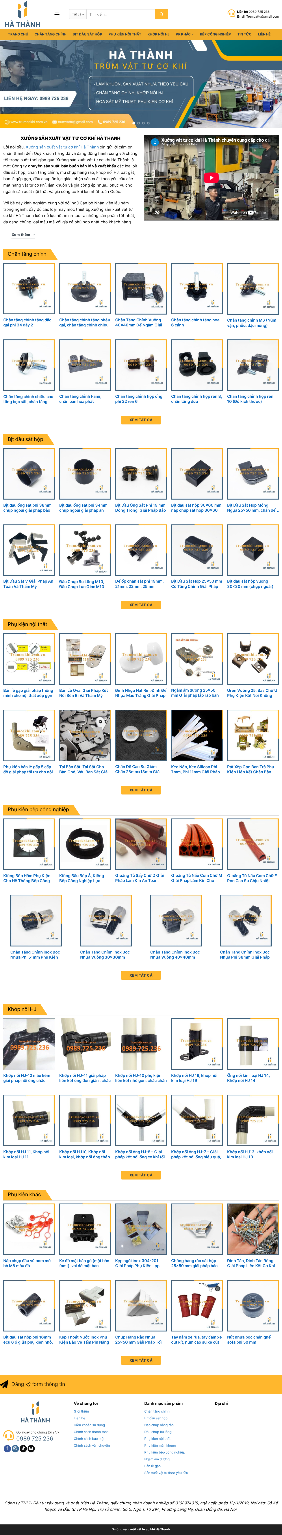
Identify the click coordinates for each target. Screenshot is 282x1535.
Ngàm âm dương (157, 1459)
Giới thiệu (81, 1411)
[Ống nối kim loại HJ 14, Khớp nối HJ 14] (253, 1044)
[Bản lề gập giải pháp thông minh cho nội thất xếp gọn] (29, 659)
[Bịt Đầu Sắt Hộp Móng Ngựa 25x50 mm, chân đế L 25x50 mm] (253, 474)
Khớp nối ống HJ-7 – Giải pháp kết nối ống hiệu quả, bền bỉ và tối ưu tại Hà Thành (196, 1154)
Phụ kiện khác (24, 1194)
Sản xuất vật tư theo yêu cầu (166, 1473)
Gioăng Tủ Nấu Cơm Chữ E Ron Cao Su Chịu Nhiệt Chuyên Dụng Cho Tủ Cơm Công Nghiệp (252, 878)
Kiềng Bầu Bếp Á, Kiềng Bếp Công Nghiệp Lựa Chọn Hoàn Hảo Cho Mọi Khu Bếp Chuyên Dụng (82, 878)
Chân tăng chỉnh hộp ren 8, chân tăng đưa (196, 399)
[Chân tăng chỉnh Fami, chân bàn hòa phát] (85, 365)
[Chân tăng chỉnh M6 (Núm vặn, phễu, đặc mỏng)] (253, 289)
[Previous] (11, 84)
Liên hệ (264, 34)
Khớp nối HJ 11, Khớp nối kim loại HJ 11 (26, 1154)
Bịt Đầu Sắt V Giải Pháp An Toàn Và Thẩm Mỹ (28, 584)
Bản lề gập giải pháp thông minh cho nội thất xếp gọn (28, 693)
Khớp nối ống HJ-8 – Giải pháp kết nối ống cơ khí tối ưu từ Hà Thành (140, 1154)
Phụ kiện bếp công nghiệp (38, 809)
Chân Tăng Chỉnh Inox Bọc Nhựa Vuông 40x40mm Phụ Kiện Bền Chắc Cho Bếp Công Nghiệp (175, 955)
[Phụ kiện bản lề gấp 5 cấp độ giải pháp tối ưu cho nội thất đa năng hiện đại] (29, 735)
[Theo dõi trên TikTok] (23, 1448)
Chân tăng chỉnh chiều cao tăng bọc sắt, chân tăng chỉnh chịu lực (28, 399)
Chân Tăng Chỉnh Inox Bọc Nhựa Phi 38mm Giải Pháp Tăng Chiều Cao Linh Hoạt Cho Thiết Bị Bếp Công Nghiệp (245, 955)
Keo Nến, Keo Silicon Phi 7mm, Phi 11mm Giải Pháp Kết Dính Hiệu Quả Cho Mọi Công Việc (196, 769)
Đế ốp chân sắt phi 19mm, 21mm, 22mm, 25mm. (139, 584)
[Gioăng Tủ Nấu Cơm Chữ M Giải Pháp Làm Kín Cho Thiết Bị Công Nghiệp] (197, 844)
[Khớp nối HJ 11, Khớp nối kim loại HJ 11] (29, 1120)
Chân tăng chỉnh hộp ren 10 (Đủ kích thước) (250, 399)
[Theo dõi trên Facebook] (7, 1448)
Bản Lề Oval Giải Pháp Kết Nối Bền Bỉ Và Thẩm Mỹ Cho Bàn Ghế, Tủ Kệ (83, 693)
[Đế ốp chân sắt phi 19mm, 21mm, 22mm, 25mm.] (141, 550)
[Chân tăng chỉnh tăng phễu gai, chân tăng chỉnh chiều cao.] (85, 288)
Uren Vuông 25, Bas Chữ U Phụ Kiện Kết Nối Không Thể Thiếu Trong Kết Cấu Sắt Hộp (252, 693)
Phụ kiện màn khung (160, 1445)
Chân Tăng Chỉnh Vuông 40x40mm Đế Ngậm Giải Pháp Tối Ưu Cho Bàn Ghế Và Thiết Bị (139, 323)
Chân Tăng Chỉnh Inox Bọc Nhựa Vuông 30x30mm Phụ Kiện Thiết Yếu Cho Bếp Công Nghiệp (105, 955)
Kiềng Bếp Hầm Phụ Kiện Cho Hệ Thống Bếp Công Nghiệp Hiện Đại (26, 878)
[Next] (271, 84)
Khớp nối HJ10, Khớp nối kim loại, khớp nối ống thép (84, 1154)
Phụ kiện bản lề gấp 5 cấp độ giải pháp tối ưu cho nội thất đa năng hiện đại (28, 769)
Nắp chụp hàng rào (159, 1425)
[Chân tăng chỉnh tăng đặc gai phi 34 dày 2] (29, 288)
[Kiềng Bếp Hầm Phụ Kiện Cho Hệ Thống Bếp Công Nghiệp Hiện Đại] (29, 844)
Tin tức (244, 34)
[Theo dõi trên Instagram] (15, 1448)
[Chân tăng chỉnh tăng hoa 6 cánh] (197, 288)
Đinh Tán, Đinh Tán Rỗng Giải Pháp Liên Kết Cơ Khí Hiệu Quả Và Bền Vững (251, 1263)
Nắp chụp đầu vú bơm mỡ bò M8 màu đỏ (27, 1263)
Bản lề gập (152, 1466)
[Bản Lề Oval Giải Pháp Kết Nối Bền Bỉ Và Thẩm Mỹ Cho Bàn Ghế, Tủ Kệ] (85, 659)
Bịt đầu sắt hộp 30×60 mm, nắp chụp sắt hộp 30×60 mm (197, 508)
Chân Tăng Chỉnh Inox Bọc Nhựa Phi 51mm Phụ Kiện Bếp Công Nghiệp (35, 955)
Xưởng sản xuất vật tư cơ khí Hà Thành (62, 147)
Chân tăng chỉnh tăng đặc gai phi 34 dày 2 (27, 322)
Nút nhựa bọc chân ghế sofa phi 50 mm (249, 1339)
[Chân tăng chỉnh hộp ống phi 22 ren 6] (141, 365)
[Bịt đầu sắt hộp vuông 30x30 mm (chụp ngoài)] (253, 550)
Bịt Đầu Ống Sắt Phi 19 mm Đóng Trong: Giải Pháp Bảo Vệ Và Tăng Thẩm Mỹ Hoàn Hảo (140, 508)
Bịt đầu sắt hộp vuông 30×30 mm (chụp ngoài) (250, 584)
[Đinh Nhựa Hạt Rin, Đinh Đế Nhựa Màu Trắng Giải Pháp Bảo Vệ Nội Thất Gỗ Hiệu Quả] (141, 659)
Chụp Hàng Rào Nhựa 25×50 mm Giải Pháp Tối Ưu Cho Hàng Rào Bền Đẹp (140, 1340)
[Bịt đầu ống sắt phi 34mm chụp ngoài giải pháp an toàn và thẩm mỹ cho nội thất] (85, 474)
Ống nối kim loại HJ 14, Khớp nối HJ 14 (248, 1078)
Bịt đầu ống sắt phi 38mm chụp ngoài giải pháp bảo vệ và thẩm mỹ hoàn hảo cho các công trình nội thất (28, 508)
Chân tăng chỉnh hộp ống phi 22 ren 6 (138, 399)
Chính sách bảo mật (89, 1439)
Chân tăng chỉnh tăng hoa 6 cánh (195, 322)
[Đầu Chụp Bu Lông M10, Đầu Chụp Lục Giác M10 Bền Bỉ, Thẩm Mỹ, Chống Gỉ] (85, 550)
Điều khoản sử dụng (89, 1425)
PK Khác (183, 34)
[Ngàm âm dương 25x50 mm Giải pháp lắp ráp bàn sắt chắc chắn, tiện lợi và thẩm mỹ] (197, 659)
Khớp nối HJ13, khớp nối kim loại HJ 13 (250, 1154)
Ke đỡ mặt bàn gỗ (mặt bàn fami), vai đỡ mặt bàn (84, 1263)
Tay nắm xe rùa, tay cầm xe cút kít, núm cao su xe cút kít (196, 1340)
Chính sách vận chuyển (92, 1445)
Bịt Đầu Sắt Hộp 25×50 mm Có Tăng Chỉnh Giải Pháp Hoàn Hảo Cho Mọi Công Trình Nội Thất (196, 584)
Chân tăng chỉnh (51, 34)
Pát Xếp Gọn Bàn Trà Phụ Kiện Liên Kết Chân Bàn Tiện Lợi (250, 769)
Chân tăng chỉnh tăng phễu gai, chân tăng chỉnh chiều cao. (84, 323)
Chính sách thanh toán (91, 1432)
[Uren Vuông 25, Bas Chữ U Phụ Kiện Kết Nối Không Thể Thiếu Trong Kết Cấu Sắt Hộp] (253, 659)
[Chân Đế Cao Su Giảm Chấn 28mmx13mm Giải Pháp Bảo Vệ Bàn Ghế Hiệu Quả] (141, 735)
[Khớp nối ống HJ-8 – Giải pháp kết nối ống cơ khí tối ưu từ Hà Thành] (141, 1120)
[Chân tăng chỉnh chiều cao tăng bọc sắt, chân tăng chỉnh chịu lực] (29, 365)
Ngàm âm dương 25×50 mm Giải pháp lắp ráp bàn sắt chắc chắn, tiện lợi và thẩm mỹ (195, 693)
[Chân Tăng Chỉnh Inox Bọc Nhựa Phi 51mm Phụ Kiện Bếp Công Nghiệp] (36, 920)
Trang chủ (18, 34)
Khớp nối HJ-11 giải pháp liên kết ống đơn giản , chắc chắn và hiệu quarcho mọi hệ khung (85, 1078)
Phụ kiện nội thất (125, 34)
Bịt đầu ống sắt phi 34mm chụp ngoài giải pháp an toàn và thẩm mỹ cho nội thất (83, 508)
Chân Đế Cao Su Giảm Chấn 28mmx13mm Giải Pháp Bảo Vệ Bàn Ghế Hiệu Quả (140, 769)
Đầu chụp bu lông (158, 1432)
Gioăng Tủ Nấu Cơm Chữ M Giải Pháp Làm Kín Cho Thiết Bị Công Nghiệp (196, 878)
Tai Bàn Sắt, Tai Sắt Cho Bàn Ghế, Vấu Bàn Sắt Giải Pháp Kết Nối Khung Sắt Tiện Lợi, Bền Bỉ (84, 769)
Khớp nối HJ (158, 34)
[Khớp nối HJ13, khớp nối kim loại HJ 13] (253, 1120)
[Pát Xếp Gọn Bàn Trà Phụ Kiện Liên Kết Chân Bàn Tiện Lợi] (253, 735)
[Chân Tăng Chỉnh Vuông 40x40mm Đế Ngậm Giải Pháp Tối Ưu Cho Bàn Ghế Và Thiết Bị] (141, 288)
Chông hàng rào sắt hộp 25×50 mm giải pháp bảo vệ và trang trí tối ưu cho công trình (194, 1263)
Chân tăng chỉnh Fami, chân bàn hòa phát (80, 399)
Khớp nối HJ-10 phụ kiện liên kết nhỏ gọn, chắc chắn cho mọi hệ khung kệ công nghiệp (141, 1078)
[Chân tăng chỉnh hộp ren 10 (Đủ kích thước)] (253, 365)
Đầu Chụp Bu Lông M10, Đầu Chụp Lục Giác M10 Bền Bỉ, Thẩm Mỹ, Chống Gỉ (84, 584)
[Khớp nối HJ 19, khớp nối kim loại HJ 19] (197, 1044)
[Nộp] (161, 14)
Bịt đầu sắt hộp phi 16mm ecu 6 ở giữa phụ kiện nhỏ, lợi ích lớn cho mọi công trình (28, 1340)
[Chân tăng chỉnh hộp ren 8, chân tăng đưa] (197, 365)
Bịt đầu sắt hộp (87, 34)
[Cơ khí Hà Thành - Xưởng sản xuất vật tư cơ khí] (25, 14)
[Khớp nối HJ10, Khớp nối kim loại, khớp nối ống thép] (85, 1120)
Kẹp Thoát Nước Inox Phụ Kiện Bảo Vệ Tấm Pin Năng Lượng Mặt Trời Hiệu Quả (84, 1340)
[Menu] (57, 14)
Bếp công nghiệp (215, 34)
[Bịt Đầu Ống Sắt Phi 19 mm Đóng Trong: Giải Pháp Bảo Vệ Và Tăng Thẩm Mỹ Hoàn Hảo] (141, 474)
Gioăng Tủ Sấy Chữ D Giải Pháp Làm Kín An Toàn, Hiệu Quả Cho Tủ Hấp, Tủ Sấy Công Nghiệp (139, 878)
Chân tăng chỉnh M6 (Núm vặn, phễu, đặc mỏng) (251, 323)
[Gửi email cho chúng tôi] (31, 1448)
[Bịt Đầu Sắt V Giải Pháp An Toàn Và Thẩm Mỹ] (29, 550)
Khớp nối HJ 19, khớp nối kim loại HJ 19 (194, 1078)
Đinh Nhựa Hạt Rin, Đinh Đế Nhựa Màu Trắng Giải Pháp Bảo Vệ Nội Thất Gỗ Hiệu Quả (141, 693)
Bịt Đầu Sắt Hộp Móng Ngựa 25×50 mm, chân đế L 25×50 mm (253, 508)
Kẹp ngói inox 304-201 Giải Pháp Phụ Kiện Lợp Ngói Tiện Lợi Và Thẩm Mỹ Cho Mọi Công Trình (139, 1263)
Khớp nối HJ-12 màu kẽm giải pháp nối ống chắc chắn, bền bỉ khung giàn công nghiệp (26, 1078)
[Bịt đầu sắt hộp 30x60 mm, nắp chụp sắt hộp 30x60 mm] (197, 474)
